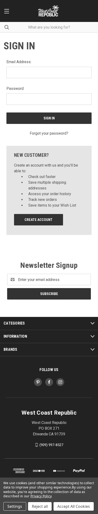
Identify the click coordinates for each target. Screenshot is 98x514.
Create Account (38, 220)
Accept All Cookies (73, 506)
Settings (14, 506)
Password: (15, 88)
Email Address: (18, 62)
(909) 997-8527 (51, 445)
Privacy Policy (40, 496)
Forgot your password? (49, 133)
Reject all (40, 506)
